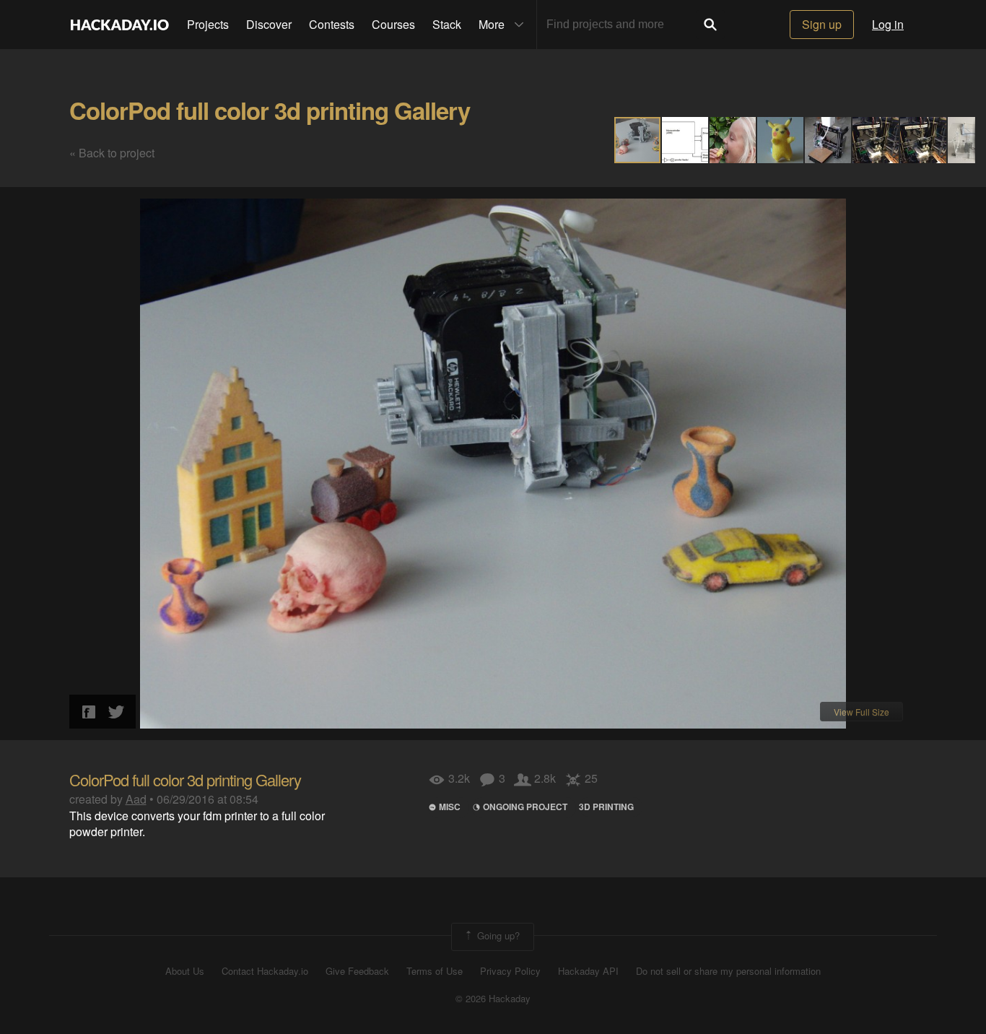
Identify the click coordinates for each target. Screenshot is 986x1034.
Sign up (822, 24)
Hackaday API (588, 971)
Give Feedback (357, 971)
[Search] (710, 24)
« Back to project (111, 152)
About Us (184, 971)
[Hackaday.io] (119, 24)
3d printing (606, 806)
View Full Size (861, 711)
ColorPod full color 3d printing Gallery (269, 110)
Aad (136, 799)
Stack (446, 24)
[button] (686, 140)
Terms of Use (434, 971)
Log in (888, 24)
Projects (208, 24)
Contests (331, 24)
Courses (393, 24)
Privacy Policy (510, 971)
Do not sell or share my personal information (728, 971)
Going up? (497, 935)
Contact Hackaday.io (265, 971)
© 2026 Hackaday (493, 998)
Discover (269, 24)
